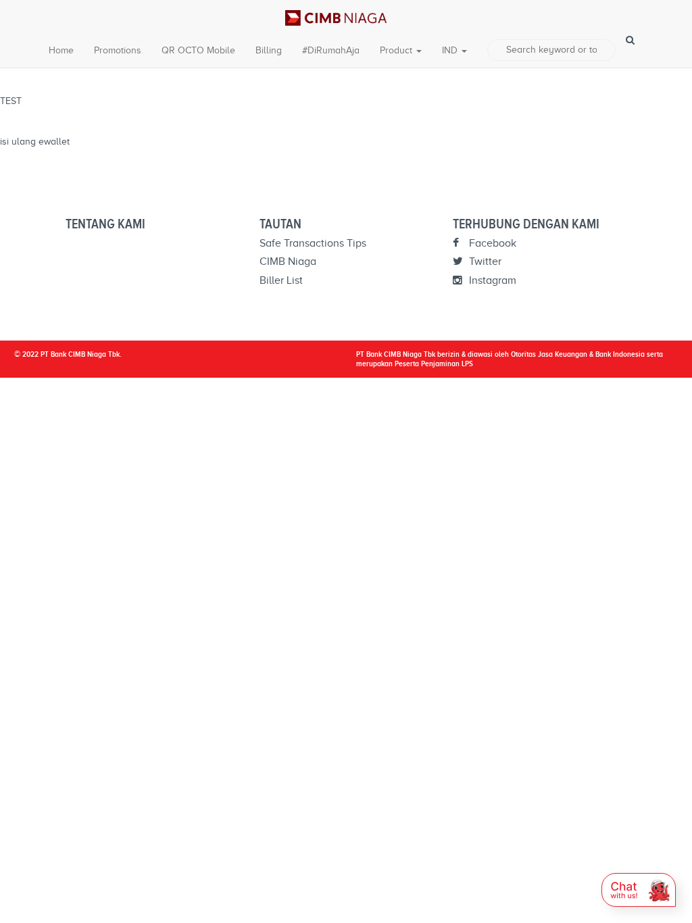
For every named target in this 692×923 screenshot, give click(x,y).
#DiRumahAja (331, 50)
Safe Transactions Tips (313, 243)
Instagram (491, 280)
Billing (268, 50)
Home (61, 50)
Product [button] (397, 50)
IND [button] (451, 50)
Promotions (117, 50)
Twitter (483, 261)
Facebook (491, 243)
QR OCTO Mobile (198, 50)
